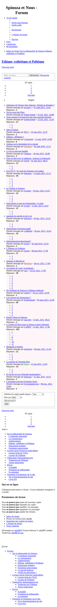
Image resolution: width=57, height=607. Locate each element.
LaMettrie (28, 231)
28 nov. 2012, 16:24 (42, 231)
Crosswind (28, 139)
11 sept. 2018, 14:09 (43, 139)
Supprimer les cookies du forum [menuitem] (19, 521)
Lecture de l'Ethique (17, 455)
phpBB (18, 530)
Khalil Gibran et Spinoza (16, 317)
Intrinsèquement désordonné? (18, 241)
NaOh (26, 161)
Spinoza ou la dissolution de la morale (22, 144)
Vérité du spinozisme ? (27, 572)
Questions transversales (18, 448)
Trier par (8, 397)
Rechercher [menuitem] (16, 30)
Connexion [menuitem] (11, 44)
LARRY (27, 327)
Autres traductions (16, 462)
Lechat (27, 206)
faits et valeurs (12, 130)
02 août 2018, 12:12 (42, 146)
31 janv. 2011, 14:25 (42, 377)
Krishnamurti (29, 300)
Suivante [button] (31, 95)
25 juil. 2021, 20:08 (46, 115)
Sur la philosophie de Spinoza (19, 434)
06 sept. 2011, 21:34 (42, 349)
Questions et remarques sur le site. (21, 474)
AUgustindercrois (31, 384)
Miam (26, 364)
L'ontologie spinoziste (18, 436)
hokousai (28, 173)
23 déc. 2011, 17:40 (41, 327)
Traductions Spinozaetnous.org (20, 458)
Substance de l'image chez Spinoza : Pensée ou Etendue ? (30, 105)
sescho (27, 244)
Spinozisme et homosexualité (18, 229)
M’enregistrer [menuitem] (12, 46)
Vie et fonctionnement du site (21, 477)
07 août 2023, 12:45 (42, 107)
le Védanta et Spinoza (15, 188)
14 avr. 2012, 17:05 (38, 270)
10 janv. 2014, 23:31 (41, 191)
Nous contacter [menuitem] (12, 526)
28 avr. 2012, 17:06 (42, 263)
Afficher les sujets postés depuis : (18, 394)
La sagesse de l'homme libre (18, 362)
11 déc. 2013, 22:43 (40, 206)
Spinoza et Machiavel (15, 261)
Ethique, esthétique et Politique (23, 61)
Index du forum (12, 516)
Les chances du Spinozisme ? (18, 297)
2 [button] (31, 88)
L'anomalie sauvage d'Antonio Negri (21, 381)
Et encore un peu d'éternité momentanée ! (23, 374)
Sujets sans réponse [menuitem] (20, 23)
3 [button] (31, 90)
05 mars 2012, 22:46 (45, 300)
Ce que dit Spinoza (26, 570)
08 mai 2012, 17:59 (40, 251)
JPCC (26, 132)
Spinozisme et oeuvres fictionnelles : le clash (24, 203)
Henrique (28, 146)
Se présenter (14, 472)
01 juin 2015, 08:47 (39, 161)
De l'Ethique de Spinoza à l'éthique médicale (25, 290)
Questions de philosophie (19, 470)
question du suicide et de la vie (19, 216)
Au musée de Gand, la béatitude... (20, 268)
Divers (10, 465)
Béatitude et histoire (14, 347)
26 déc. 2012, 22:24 (42, 218)
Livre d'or (13, 479)
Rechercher (34, 75)
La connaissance (15, 439)
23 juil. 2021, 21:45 (46, 119)
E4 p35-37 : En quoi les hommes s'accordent (25, 171)
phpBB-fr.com (17, 533)
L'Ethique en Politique (15, 248)
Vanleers (27, 153)
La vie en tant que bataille (17, 151)
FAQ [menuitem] (8, 42)
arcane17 (28, 107)
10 (13, 342)
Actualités (13, 467)
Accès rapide (11, 18)
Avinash (27, 191)
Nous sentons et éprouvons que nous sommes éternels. (29, 117)
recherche (28, 349)
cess (25, 270)
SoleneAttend (29, 115)
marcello (27, 320)
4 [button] (31, 93)
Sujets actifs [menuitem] (17, 25)
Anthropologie (15, 441)
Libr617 (27, 293)
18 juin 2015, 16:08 (41, 153)
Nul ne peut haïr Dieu (15, 112)
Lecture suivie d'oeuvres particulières (22, 450)
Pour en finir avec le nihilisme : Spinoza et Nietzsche (28, 158)
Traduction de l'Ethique (18, 460)
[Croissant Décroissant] (28, 400)
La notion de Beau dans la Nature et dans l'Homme (27, 324)
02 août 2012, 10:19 (40, 244)
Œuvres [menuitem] (15, 39)
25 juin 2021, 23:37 (39, 132)
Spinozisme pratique (17, 446)
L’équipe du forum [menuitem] (19, 34)
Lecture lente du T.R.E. (18, 453)
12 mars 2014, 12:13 (42, 173)
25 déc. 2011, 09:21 (41, 320)
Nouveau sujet (8, 67)
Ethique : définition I (15, 137)
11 (13, 344)
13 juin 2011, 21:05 (39, 364)
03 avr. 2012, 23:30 (41, 293)
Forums (10, 551)
